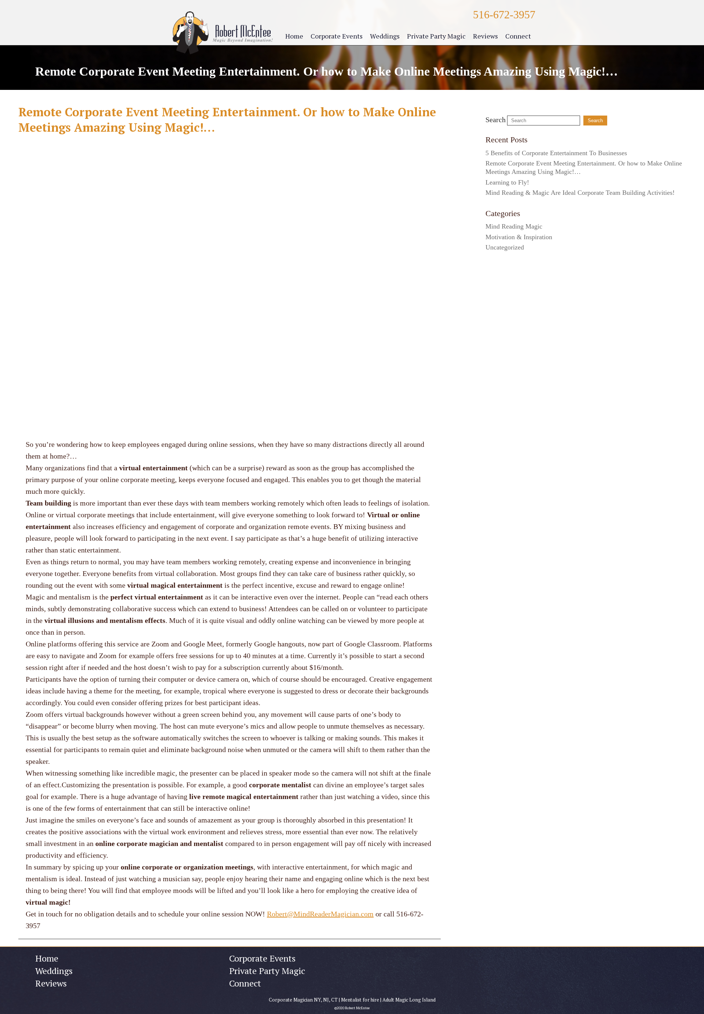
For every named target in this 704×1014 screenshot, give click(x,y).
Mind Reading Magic (513, 226)
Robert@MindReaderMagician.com (320, 914)
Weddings (385, 36)
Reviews (485, 36)
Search (495, 120)
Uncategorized (504, 247)
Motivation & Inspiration (518, 237)
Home (294, 36)
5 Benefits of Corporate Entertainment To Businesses (556, 153)
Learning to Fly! (507, 182)
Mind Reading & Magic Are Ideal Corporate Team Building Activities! (580, 192)
